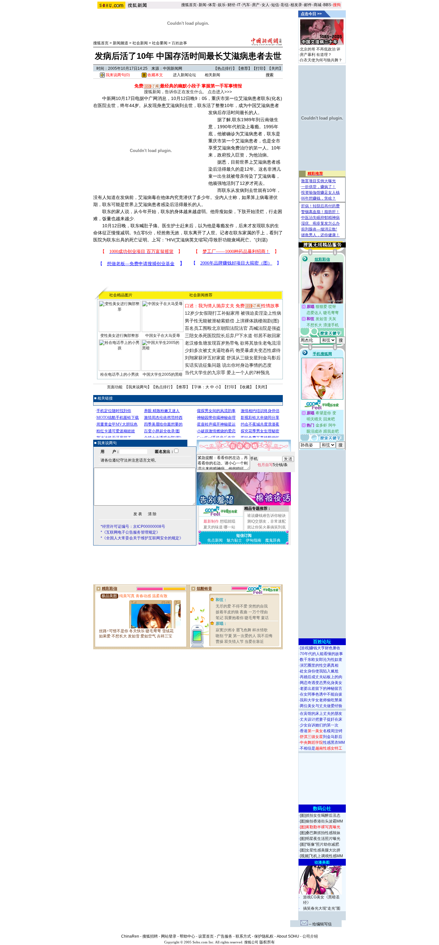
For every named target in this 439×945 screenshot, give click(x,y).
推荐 (244, 68)
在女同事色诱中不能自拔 (321, 694)
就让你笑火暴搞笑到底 (266, 527)
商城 (317, 5)
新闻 (202, 5)
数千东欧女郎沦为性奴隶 (321, 659)
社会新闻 (140, 43)
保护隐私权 (263, 936)
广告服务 (224, 936)
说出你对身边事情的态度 (247, 365)
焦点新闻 (215, 540)
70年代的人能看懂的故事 (321, 654)
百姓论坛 (322, 641)
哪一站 (229, 527)
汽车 (246, 5)
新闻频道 (120, 43)
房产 (256, 5)
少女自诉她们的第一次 (319, 725)
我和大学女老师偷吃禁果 (321, 700)
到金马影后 (321, 736)
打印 (260, 68)
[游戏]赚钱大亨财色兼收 (320, 648)
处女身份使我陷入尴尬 (319, 671)
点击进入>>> (220, 91)
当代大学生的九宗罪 (205, 372)
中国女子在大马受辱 (162, 335)
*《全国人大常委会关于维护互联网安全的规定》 (142, 538)
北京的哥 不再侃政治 (318, 49)
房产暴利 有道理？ (316, 54)
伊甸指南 (253, 540)
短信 (275, 5)
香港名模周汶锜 (321, 731)
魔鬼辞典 (273, 540)
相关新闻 (212, 75)
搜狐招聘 (150, 936)
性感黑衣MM (322, 742)
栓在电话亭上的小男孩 (119, 374)
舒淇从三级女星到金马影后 (254, 357)
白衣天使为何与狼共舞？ (321, 60)
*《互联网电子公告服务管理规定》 (130, 532)
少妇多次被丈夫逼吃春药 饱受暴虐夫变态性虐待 (233, 350)
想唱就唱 (227, 521)
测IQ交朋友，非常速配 (266, 521)
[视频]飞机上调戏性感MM (321, 856)
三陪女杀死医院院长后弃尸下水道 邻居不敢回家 (233, 335)
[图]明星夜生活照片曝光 (320, 838)
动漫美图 (322, 862)
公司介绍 (310, 936)
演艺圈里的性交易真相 (319, 665)
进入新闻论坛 (184, 75)
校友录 (296, 5)
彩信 (285, 5)
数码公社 (322, 808)
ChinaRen (130, 936)
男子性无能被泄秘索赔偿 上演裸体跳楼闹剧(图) (232, 320)
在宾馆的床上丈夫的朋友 (321, 713)
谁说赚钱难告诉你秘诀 (266, 515)
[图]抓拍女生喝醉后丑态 (320, 815)
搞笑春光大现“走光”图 (321, 908)
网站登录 (168, 936)
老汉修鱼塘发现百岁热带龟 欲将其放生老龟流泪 (233, 343)
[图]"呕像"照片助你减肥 (319, 844)
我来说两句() (117, 75)
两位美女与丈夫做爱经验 (321, 706)
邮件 (308, 5)
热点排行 (225, 68)
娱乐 (222, 5)
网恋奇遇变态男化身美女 (321, 682)
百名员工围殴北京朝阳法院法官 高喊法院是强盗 (233, 328)
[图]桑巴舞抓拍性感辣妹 (320, 833)
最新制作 (211, 521)
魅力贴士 (234, 540)
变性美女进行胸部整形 (119, 335)
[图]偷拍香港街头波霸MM (321, 821)
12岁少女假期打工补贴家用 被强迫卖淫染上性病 (233, 313)
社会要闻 (159, 43)
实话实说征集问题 (203, 365)
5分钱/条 (272, 465)
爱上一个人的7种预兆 (248, 372)
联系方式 (243, 936)
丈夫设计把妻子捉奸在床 (321, 719)
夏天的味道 (213, 527)
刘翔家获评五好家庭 (205, 357)
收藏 (246, 387)
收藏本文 (155, 75)
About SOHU (288, 936)
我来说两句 (138, 387)
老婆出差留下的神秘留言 (321, 688)
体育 (212, 5)
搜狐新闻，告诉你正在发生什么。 (175, 91)
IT (238, 5)
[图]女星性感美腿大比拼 (320, 850)
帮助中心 (187, 936)
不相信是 (321, 748)
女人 (265, 5)
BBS (327, 5)
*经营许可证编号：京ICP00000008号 (133, 526)
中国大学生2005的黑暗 (163, 374)
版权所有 (267, 942)
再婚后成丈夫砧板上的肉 (321, 677)
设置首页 (206, 936)
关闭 (275, 68)
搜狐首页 (189, 5)
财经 (231, 5)
